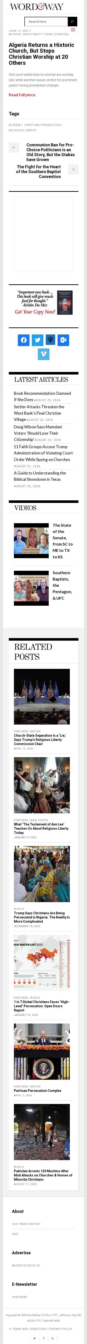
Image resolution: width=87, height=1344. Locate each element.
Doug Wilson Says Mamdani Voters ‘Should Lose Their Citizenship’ (38, 433)
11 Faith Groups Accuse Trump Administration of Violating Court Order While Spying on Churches (43, 453)
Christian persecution (42, 125)
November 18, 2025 (27, 926)
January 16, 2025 (26, 1015)
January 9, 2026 (25, 837)
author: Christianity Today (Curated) (39, 34)
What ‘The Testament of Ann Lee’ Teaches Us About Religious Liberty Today (41, 828)
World (19, 909)
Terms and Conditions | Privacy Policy (42, 1328)
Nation (35, 731)
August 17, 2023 (25, 1184)
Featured (21, 731)
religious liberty (22, 130)
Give (15, 1234)
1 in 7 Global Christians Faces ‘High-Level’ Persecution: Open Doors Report (41, 1006)
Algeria (15, 125)
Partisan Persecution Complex (37, 1091)
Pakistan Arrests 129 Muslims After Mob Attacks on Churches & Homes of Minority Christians (43, 1175)
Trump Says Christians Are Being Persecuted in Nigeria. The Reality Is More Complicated (42, 917)
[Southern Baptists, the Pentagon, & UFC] (31, 604)
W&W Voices (39, 820)
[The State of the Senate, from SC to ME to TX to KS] (31, 556)
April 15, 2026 (23, 748)
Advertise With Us (26, 1265)
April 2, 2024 (23, 1095)
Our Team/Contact (26, 1224)
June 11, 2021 (19, 30)
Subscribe (19, 1297)
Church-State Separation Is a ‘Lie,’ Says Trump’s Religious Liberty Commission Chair (40, 740)
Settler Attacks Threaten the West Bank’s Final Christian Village (39, 413)
